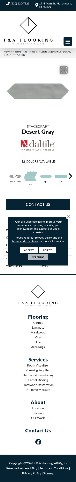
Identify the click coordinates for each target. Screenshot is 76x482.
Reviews (38, 413)
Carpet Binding (38, 380)
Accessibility (28, 468)
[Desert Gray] (15, 176)
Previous (6, 174)
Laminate (38, 327)
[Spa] (30, 176)
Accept (29, 249)
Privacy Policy (31, 473)
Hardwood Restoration (38, 385)
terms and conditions (25, 240)
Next (70, 174)
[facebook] (38, 442)
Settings (38, 256)
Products (34, 51)
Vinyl (38, 337)
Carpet (38, 322)
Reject (47, 249)
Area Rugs (38, 347)
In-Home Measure (38, 389)
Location (38, 408)
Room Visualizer (38, 365)
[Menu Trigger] (68, 41)
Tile (25, 51)
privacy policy (43, 237)
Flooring (16, 51)
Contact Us (38, 204)
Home (7, 51)
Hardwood (38, 332)
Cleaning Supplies (38, 370)
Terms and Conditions (53, 468)
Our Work (38, 418)
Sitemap (48, 473)
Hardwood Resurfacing (38, 375)
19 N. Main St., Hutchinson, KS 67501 (55, 5)
